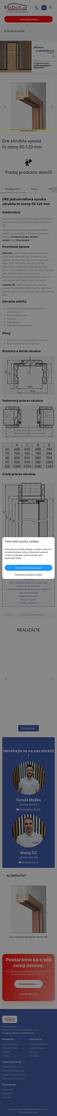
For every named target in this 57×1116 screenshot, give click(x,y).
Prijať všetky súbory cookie (28, 567)
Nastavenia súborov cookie (28, 574)
